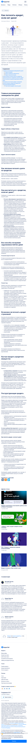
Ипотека (14, 5)
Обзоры (20, 5)
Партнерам (3, 677)
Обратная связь (4, 679)
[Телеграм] (9, 689)
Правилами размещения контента (7, 726)
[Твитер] (5, 689)
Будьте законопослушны (11, 74)
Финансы (3, 5)
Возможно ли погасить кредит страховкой (13, 81)
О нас (2, 676)
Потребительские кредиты (7, 658)
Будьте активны (9, 72)
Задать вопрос (8, 697)
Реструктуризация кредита (9, 84)
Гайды (8, 5)
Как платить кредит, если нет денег (13, 86)
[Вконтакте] (7, 689)
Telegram (3, 732)
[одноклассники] (5, 480)
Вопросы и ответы (5, 681)
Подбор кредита (4, 666)
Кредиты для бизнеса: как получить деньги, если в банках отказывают (14, 506)
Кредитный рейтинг (5, 668)
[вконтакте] (2, 480)
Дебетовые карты (5, 656)
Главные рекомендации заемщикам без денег (13, 70)
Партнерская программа (6, 683)
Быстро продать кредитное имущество (12, 83)
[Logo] (5, 2)
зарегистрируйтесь (17, 635)
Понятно (14, 741)
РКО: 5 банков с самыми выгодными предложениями (10, 548)
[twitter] (8, 480)
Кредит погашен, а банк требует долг (11, 568)
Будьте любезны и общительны (12, 73)
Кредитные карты (5, 655)
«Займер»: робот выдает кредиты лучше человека (11, 527)
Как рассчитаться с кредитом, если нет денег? (14, 77)
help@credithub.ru (17, 732)
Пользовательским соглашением (16, 725)
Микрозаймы (4, 653)
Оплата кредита (4, 669)
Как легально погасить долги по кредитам (13, 76)
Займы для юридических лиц (7, 660)
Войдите (9, 635)
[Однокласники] (2, 689)
